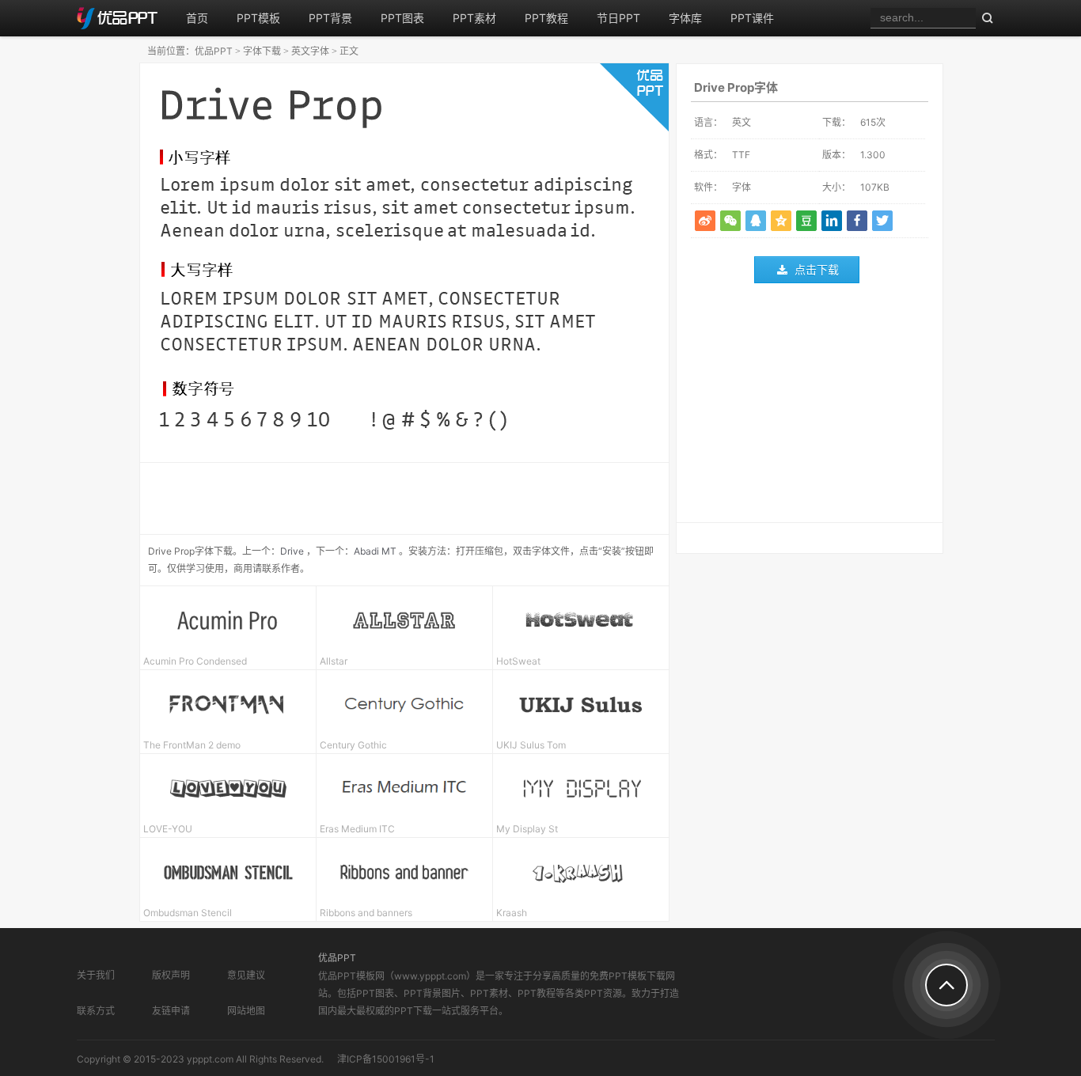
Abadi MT (375, 551)
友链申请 (171, 1011)
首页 (197, 18)
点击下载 (817, 269)
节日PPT (618, 18)
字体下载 (262, 51)
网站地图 (246, 1011)
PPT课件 (752, 18)
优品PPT (214, 51)
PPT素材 (474, 18)
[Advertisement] (809, 407)
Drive (292, 551)
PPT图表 (402, 18)
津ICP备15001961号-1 (385, 1059)
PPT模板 (258, 18)
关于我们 (96, 975)
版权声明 (171, 975)
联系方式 (96, 1011)
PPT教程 (546, 18)
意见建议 (246, 975)
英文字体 (310, 51)
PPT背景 (330, 18)
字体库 (685, 18)
